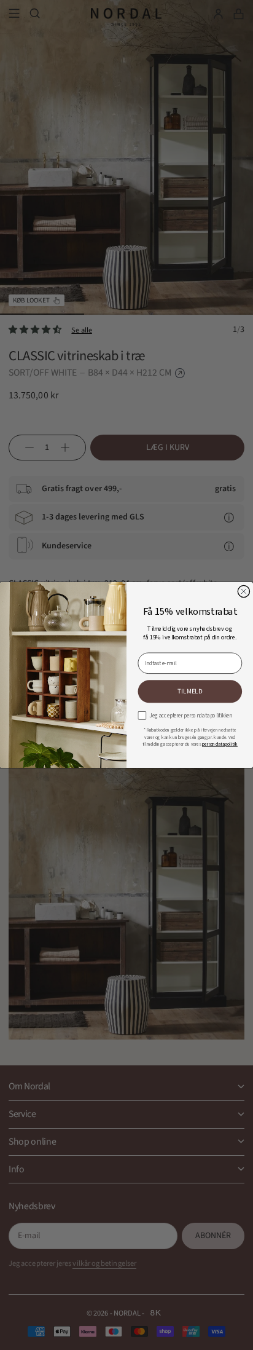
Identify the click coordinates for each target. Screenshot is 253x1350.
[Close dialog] (243, 591)
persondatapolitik (220, 744)
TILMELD (190, 691)
